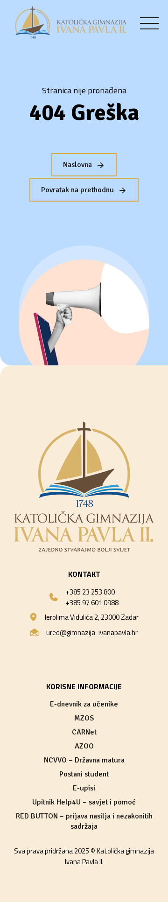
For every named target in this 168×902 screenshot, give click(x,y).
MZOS (84, 718)
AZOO (84, 746)
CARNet (84, 732)
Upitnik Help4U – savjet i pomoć (84, 802)
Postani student (84, 774)
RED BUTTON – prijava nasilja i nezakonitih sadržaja (84, 821)
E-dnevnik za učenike (84, 704)
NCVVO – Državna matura (84, 760)
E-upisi (84, 788)
